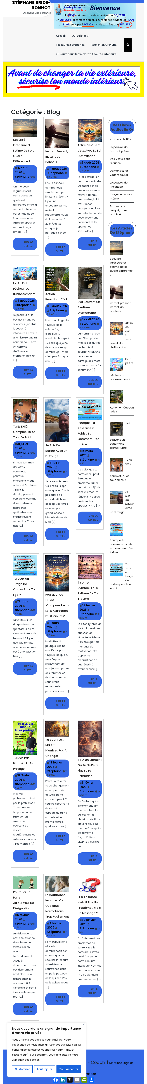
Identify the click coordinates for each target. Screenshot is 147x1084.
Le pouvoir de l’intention (119, 185)
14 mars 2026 (86, 453)
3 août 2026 (58, 306)
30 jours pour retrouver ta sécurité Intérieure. (86, 54)
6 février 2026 (86, 785)
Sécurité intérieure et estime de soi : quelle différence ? (23, 150)
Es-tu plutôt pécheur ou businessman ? (24, 288)
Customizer (22, 1069)
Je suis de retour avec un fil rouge (56, 450)
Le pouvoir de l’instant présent (121, 149)
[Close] (83, 1024)
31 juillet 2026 (21, 446)
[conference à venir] (73, 79)
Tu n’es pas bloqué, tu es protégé (118, 210)
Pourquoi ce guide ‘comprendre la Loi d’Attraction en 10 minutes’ (57, 605)
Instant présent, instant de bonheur (56, 156)
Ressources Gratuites (70, 45)
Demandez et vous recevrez (119, 173)
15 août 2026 (21, 170)
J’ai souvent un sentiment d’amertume (89, 307)
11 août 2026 (58, 169)
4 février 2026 (54, 925)
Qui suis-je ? (80, 36)
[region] (46, 1050)
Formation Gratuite (104, 45)
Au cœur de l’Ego (121, 139)
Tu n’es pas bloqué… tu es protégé (23, 763)
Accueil (61, 36)
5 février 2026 (22, 917)
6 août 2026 (90, 163)
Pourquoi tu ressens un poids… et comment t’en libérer (88, 433)
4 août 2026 (26, 301)
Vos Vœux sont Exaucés (120, 161)
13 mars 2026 (21, 603)
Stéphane (22, 177)
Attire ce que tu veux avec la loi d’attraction (89, 150)
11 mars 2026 (53, 625)
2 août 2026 (90, 319)
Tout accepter (68, 1069)
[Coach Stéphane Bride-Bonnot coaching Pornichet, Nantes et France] (95, 15)
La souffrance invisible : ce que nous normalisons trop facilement (57, 906)
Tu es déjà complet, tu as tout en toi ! (24, 431)
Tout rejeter (44, 1069)
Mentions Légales (121, 1063)
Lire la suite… (30, 245)
